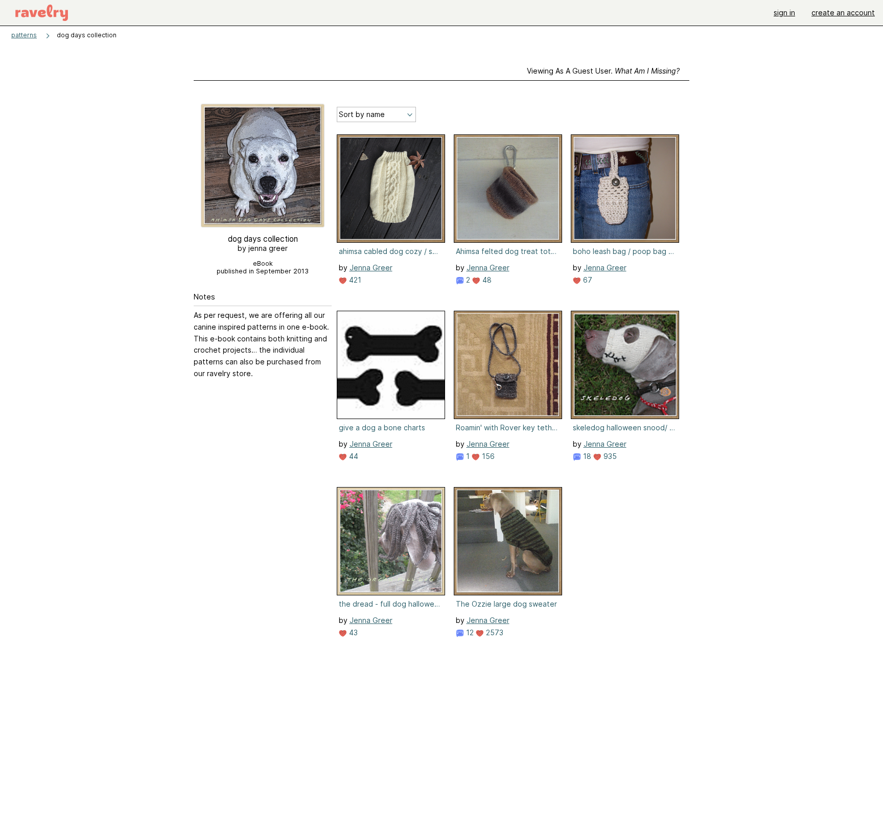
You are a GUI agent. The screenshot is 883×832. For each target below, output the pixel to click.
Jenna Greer (371, 267)
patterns (24, 35)
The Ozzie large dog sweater (506, 603)
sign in (784, 12)
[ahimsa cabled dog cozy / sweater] (391, 188)
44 (352, 456)
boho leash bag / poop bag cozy (624, 251)
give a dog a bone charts (382, 427)
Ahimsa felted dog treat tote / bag (507, 251)
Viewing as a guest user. (603, 70)
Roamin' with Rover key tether (507, 427)
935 (609, 456)
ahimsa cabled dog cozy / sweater (390, 251)
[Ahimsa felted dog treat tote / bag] (508, 188)
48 (486, 279)
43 (352, 632)
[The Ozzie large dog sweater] (508, 541)
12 (469, 632)
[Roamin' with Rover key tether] (508, 365)
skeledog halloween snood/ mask (624, 427)
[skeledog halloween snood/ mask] (625, 365)
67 (586, 279)
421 (354, 279)
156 (487, 456)
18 (586, 456)
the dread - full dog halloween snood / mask (390, 603)
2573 (493, 632)
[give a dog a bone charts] (391, 365)
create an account (843, 12)
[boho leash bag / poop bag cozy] (625, 188)
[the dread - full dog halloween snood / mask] (391, 541)
